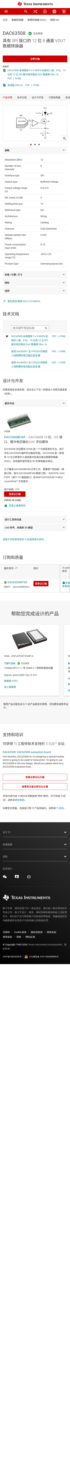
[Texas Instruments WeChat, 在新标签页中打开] (5, 878)
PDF (9, 78)
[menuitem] (26, 11)
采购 (5, 856)
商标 (18, 936)
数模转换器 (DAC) (37, 20)
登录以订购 (15, 494)
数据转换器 (17, 20)
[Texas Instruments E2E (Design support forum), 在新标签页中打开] (17, 878)
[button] (6, 11)
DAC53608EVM (14, 437)
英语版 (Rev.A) (15, 85)
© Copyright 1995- (15, 944)
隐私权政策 (37, 932)
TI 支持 (60, 808)
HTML (18, 78)
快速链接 (7, 844)
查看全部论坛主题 (35, 777)
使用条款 (19, 800)
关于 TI (6, 832)
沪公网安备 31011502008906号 (44, 957)
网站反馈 (30, 936)
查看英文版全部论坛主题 (35, 786)
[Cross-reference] (35, 11)
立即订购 (35, 59)
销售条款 (51, 932)
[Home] (35, 4)
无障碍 (6, 932)
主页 (5, 20)
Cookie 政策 (20, 932)
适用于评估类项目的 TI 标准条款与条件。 (24, 539)
